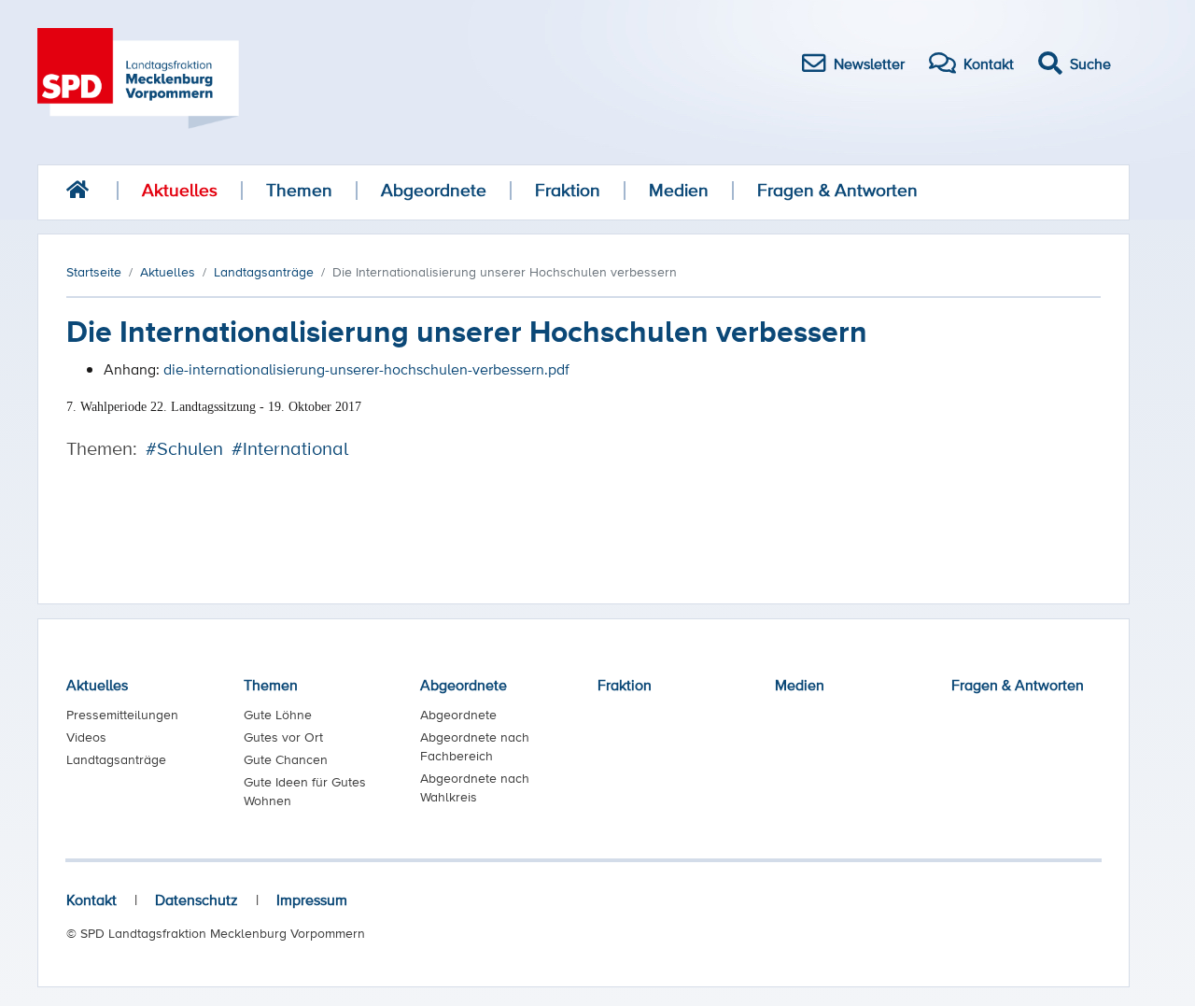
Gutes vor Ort (283, 737)
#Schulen (184, 448)
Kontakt (91, 899)
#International (290, 448)
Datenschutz (196, 899)
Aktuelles (180, 190)
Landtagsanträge (116, 759)
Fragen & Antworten (837, 190)
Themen (299, 190)
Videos (86, 737)
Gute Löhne (278, 714)
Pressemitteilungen (122, 714)
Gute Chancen (286, 759)
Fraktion (567, 190)
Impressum (311, 899)
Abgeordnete (433, 190)
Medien (679, 190)
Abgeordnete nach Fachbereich (474, 746)
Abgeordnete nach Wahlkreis (474, 787)
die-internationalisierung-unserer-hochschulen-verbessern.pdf (366, 369)
